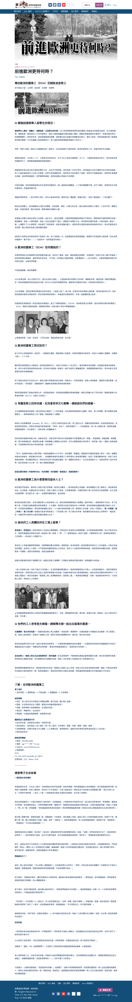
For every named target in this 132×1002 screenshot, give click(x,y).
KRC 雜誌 (28, 11)
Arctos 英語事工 (42, 11)
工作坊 (55, 11)
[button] (111, 5)
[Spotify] (73, 5)
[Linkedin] (59, 5)
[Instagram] (54, 5)
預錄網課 (64, 11)
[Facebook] (50, 5)
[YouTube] (64, 5)
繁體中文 (87, 5)
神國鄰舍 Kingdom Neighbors (25, 67)
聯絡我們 (84, 11)
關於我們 (17, 11)
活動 (59, 983)
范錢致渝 (22, 77)
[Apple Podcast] (68, 5)
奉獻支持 (99, 5)
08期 (16, 64)
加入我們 (74, 11)
